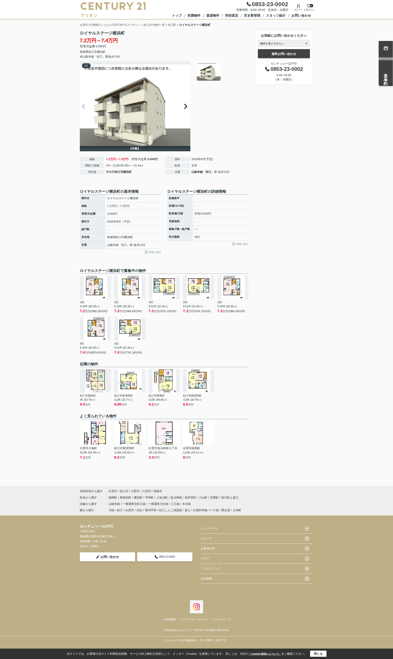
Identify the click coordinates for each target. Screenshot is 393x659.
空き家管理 (252, 15)
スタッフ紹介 (276, 15)
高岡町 (214, 497)
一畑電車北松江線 (134, 503)
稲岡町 (113, 497)
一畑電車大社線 (158, 503)
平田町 (150, 497)
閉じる (318, 653)
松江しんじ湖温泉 (170, 510)
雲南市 (158, 491)
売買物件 (194, 15)
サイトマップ (222, 619)
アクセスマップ (211, 568)
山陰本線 (197, 171)
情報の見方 (155, 252)
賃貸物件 (212, 15)
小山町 (203, 497)
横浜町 (101, 51)
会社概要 (206, 578)
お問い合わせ (301, 15)
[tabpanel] (221, 71)
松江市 (92, 51)
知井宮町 (191, 497)
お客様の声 (208, 548)
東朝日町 (126, 497)
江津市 (146, 491)
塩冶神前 (177, 497)
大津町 (237, 510)
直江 (187, 510)
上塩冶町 (162, 497)
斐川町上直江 (229, 497)
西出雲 (225, 510)
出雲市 (112, 491)
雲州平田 (150, 510)
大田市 (135, 491)
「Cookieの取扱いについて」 (264, 653)
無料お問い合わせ (284, 53)
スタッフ (206, 538)
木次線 (186, 503)
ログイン (298, 10)
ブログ (205, 558)
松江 (208, 171)
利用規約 (170, 619)
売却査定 (231, 15)
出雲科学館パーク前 (206, 510)
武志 (139, 510)
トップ (177, 15)
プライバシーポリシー (195, 619)
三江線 (175, 503)
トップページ (209, 528)
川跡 (111, 510)
